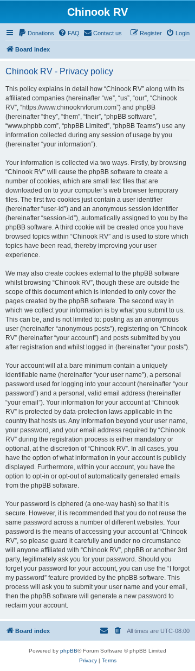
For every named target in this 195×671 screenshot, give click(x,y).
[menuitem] (36, 33)
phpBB (68, 651)
